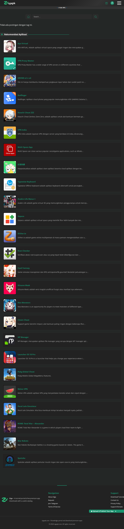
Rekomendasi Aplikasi (15, 34)
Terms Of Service (54, 507)
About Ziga (52, 497)
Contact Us (115, 500)
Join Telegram (53, 503)
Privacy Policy (115, 503)
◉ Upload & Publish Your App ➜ (104, 511)
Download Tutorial (117, 497)
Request (51, 500)
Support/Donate (117, 507)
